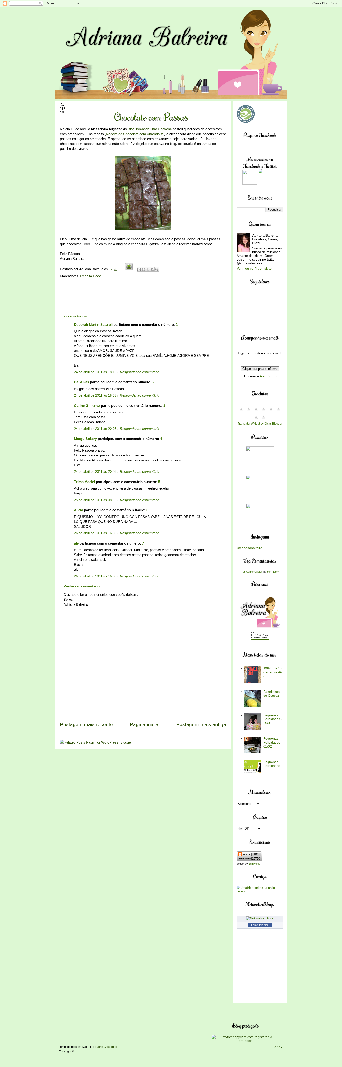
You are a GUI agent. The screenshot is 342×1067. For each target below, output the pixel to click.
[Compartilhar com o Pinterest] (156, 269)
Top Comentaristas (252, 571)
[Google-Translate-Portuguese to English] (278, 411)
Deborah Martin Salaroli (93, 324)
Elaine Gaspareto (106, 1047)
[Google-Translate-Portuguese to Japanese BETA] (271, 411)
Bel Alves (81, 382)
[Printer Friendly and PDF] (129, 269)
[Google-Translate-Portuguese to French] (248, 411)
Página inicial (145, 724)
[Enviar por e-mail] (139, 269)
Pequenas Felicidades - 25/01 (272, 719)
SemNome (273, 571)
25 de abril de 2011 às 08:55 (95, 500)
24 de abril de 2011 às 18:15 (95, 372)
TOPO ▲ (277, 1047)
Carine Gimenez (87, 406)
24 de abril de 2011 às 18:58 (95, 395)
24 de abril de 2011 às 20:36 (95, 429)
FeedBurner (269, 376)
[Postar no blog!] (143, 269)
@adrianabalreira (249, 548)
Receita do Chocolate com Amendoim (134, 134)
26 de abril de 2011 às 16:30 (95, 576)
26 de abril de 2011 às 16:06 (95, 533)
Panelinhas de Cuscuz (271, 693)
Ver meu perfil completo (254, 268)
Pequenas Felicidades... (273, 764)
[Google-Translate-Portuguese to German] (256, 411)
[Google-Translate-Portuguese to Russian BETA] (256, 420)
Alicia (78, 510)
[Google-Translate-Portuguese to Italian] (263, 411)
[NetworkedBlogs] (260, 918)
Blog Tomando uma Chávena (150, 129)
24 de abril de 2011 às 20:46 (95, 471)
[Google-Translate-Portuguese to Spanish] (263, 420)
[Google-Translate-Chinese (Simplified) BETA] (241, 411)
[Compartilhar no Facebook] (152, 269)
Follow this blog (259, 924)
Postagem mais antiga (201, 724)
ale (76, 543)
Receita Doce (90, 276)
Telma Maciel (84, 482)
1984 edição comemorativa (272, 672)
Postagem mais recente (86, 724)
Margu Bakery (85, 439)
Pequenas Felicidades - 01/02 (272, 742)
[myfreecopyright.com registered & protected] (246, 1041)
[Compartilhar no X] (148, 269)
